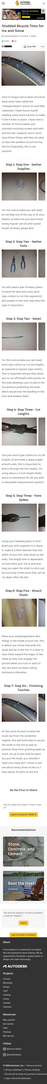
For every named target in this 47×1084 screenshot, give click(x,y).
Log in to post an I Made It (23, 814)
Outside (24, 36)
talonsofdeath (11, 36)
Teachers (7, 1006)
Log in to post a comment (23, 934)
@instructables (14, 1048)
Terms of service (34, 1065)
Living (6, 998)
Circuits (6, 978)
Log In (23, 923)
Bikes (33, 36)
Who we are (8, 1035)
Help (5, 1027)
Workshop (7, 982)
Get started (8, 1023)
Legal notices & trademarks (18, 1078)
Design (6, 986)
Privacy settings (32, 1069)
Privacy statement (13, 1069)
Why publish (9, 1019)
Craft (5, 990)
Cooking (7, 994)
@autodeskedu (14, 1054)
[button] (3, 3)
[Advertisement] (23, 14)
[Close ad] (43, 11)
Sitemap (7, 1031)
